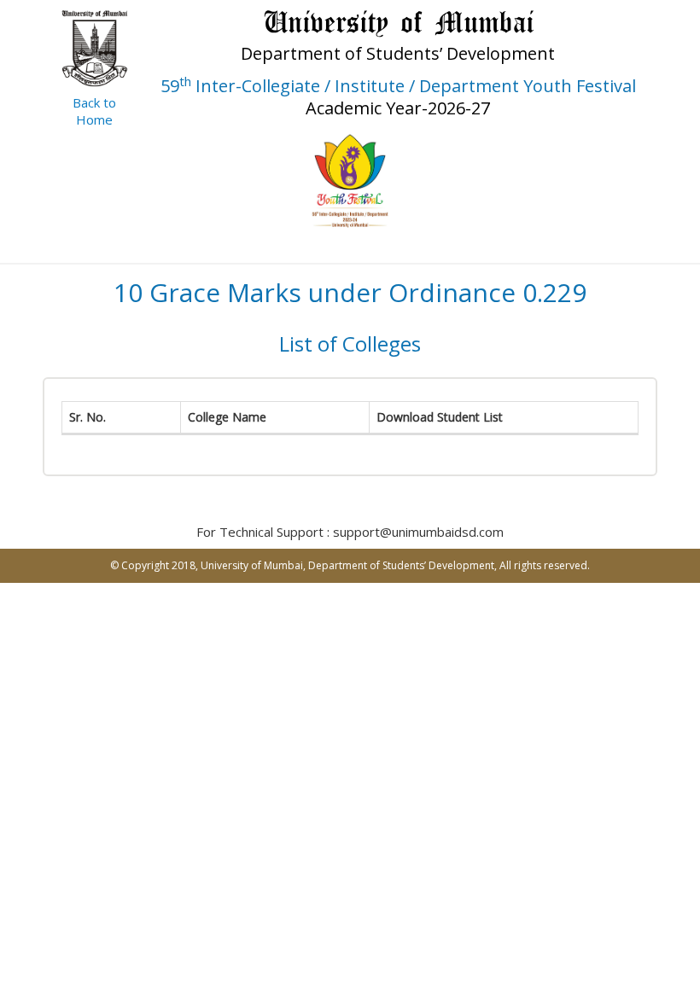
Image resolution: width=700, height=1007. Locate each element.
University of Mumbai (252, 565)
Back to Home (94, 111)
